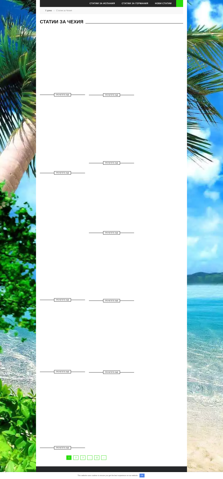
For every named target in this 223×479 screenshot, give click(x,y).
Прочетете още (62, 95)
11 (97, 457)
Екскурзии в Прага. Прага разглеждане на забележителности (62, 345)
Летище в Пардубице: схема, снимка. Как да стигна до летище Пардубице (62, 143)
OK (142, 475)
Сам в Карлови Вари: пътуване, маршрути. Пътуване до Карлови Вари (62, 421)
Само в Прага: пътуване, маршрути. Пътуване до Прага (111, 206)
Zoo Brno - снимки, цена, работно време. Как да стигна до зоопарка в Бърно (62, 273)
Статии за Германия (135, 3)
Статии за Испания (102, 3)
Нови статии (163, 3)
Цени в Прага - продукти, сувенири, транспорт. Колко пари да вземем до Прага (62, 71)
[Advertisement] (159, 74)
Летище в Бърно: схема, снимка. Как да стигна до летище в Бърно (111, 133)
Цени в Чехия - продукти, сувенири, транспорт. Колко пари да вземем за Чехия (111, 346)
